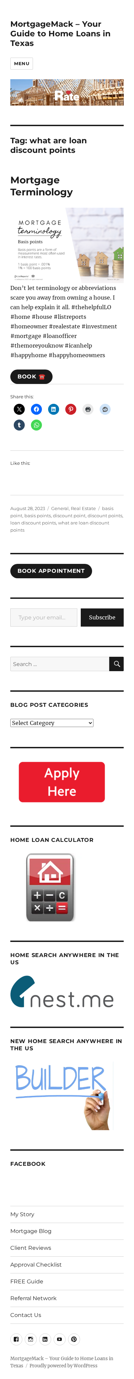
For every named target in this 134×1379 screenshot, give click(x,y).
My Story (22, 1214)
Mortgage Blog (31, 1231)
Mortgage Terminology (41, 186)
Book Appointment (51, 571)
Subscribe (102, 617)
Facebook (28, 1164)
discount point (69, 515)
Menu (21, 63)
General (60, 508)
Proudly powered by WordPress (64, 1366)
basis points (37, 515)
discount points (105, 515)
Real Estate (83, 508)
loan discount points (33, 522)
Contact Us (25, 1315)
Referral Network (33, 1298)
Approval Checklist (36, 1264)
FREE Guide (26, 1281)
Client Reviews (30, 1248)
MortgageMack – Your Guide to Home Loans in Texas (60, 33)
